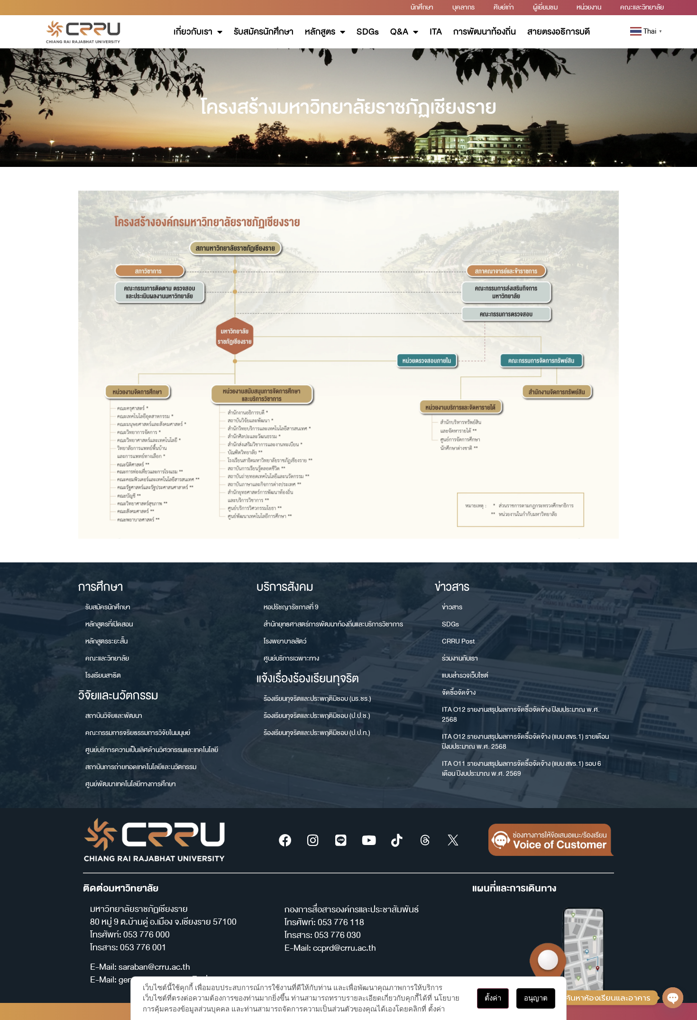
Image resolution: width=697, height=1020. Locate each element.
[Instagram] (313, 840)
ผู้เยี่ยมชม (545, 7)
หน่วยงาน (589, 7)
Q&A (399, 32)
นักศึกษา (422, 7)
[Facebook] (285, 840)
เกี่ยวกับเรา (193, 32)
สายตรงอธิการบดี (558, 32)
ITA (436, 32)
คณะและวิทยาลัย (642, 7)
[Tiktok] (397, 840)
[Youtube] (369, 840)
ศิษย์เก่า (504, 7)
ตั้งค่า (493, 997)
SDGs (368, 32)
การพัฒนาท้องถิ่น (484, 32)
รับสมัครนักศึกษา (263, 32)
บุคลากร (463, 7)
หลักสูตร (320, 32)
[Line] (341, 840)
